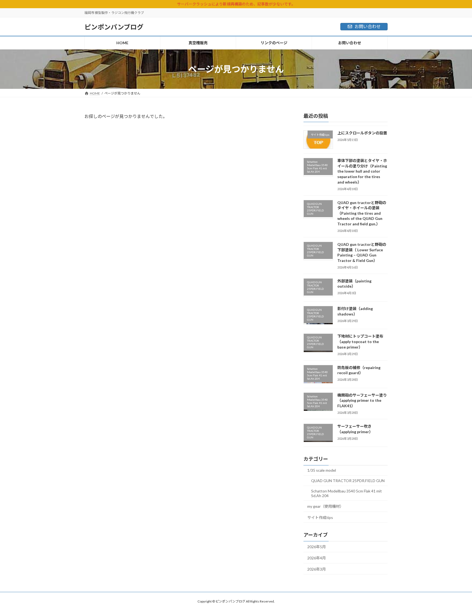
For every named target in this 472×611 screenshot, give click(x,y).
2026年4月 (316, 558)
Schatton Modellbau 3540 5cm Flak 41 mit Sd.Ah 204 (346, 493)
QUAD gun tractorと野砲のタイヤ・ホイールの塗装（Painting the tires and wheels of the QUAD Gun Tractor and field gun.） (361, 213)
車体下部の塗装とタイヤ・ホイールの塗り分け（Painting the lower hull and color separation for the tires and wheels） (362, 171)
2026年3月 (316, 569)
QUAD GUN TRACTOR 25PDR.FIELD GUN (348, 480)
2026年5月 (316, 546)
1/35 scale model (321, 470)
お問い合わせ (368, 26)
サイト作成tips (320, 517)
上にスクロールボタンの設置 (362, 133)
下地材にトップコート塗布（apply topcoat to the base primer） (360, 341)
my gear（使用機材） (325, 506)
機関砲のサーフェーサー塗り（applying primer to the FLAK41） (362, 400)
